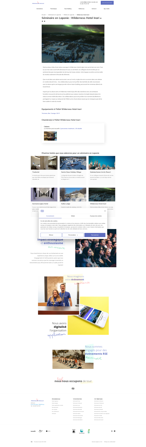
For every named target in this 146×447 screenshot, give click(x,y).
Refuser (51, 235)
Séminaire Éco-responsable (100, 411)
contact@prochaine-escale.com (89, 2)
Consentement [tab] (50, 216)
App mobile (106, 8)
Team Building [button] (67, 8)
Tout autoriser (95, 235)
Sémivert (94, 8)
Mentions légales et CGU (97, 441)
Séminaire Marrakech (77, 419)
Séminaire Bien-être (98, 417)
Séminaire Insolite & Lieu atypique (101, 413)
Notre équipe (55, 403)
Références (81, 8)
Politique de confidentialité (109, 441)
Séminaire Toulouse (77, 403)
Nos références (55, 411)
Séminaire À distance (99, 403)
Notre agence (55, 401)
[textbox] (73, 84)
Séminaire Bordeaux (77, 407)
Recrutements (55, 407)
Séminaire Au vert (98, 405)
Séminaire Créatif (98, 415)
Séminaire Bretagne (77, 417)
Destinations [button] (40, 8)
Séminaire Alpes (76, 413)
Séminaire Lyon (76, 405)
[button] (67, 60)
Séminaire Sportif (98, 407)
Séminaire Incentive (98, 409)
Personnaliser (72, 235)
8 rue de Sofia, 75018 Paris (37, 404)
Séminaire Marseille (77, 409)
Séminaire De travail (98, 419)
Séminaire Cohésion (98, 401)
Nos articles (54, 409)
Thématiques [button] (53, 8)
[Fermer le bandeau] (105, 210)
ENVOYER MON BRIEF (107, 2)
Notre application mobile (57, 405)
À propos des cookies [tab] (96, 216)
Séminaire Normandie (78, 415)
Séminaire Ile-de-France (78, 411)
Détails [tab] (73, 216)
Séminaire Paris (76, 401)
